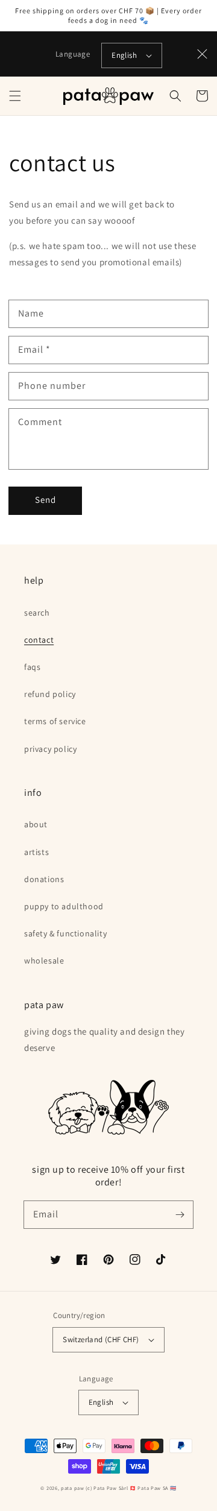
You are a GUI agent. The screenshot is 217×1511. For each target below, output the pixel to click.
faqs (32, 666)
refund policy (50, 694)
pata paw (72, 1487)
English (124, 55)
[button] (15, 96)
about (36, 824)
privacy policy (50, 748)
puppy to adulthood (64, 906)
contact (39, 639)
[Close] (202, 54)
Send (45, 499)
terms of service (55, 721)
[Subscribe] (179, 1214)
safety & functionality (65, 933)
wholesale (44, 960)
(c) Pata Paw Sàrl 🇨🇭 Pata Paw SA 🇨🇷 (131, 1487)
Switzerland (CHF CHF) (101, 1339)
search (37, 612)
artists (36, 852)
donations (44, 879)
